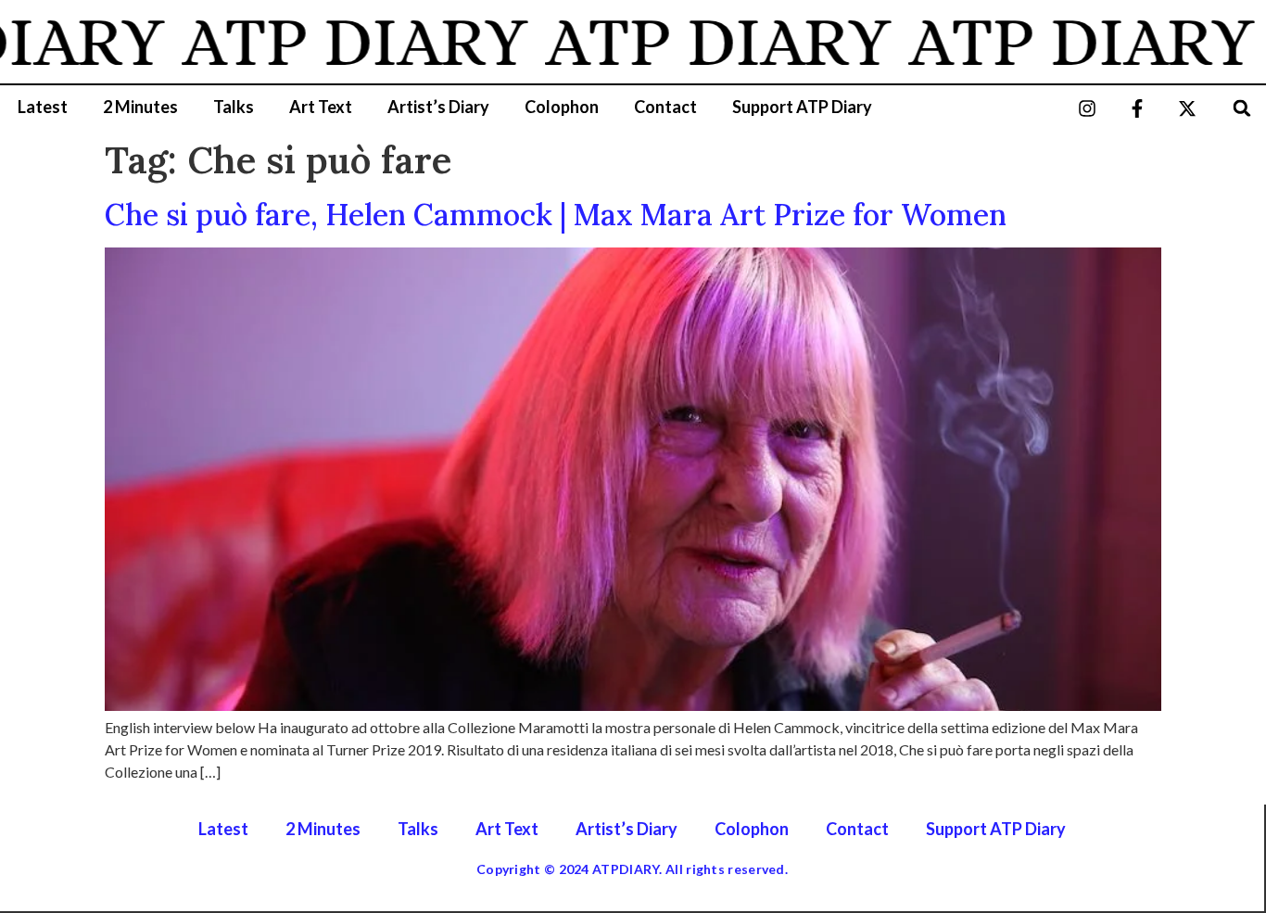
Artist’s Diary (438, 106)
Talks (233, 106)
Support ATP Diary (802, 106)
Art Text (320, 106)
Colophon (562, 106)
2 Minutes (140, 106)
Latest (43, 106)
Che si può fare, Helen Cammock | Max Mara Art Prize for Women (555, 215)
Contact (665, 106)
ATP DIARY (333, 42)
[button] (1242, 108)
